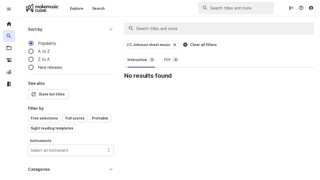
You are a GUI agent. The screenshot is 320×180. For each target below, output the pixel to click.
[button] (71, 29)
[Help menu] (301, 8)
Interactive (140, 60)
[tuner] (291, 8)
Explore (76, 8)
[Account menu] (311, 8)
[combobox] (31, 150)
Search (98, 8)
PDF (170, 60)
